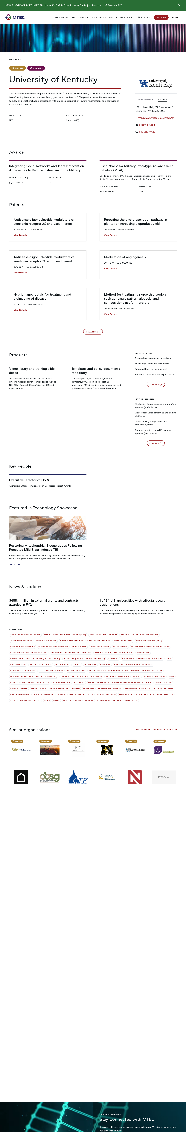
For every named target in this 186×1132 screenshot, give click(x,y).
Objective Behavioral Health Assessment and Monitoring (119, 683)
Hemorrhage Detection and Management (32, 694)
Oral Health (125, 694)
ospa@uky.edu (147, 124)
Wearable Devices (99, 647)
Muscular (105, 665)
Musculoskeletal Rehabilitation (75, 694)
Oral (169, 659)
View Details (20, 235)
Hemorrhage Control (109, 689)
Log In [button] (175, 17)
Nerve (56, 700)
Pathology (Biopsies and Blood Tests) (84, 659)
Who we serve (78, 17)
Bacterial (79, 683)
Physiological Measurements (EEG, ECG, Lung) (35, 659)
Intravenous (62, 665)
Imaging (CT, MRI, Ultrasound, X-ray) (114, 653)
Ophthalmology (163, 683)
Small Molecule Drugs (51, 671)
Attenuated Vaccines (21, 641)
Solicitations (99, 17)
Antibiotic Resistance (117, 677)
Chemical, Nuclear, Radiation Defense (81, 677)
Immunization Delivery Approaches (139, 635)
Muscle (67, 700)
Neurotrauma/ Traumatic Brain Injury (117, 700)
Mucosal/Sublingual (41, 665)
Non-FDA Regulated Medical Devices (133, 665)
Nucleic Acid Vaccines (71, 641)
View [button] (12, 564)
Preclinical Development (103, 635)
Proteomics (143, 653)
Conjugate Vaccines (46, 641)
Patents (113, 17)
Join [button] (161, 17)
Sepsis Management (154, 677)
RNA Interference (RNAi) (149, 641)
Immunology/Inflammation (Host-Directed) (33, 677)
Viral (171, 677)
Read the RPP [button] (115, 5)
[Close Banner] (179, 5)
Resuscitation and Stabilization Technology (149, 689)
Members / (15, 59)
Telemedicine (120, 647)
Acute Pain (88, 689)
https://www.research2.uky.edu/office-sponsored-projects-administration (157, 118)
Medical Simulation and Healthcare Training (55, 689)
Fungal (137, 677)
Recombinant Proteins (22, 647)
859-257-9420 (147, 131)
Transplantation (76, 671)
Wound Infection (106, 694)
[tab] (146, 99)
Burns (78, 700)
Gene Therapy (79, 647)
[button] (93, 332)
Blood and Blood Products (53, 647)
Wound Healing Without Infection (154, 694)
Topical (77, 665)
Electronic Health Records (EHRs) (28, 653)
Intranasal (90, 665)
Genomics (113, 659)
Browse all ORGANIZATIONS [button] (154, 729)
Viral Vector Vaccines (98, 641)
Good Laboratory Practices (25, 635)
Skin (12, 700)
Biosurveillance (62, 683)
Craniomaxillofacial (30, 700)
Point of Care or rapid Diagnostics (29, 683)
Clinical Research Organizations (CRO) (65, 635)
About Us (125, 17)
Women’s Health (19, 689)
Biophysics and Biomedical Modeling (71, 653)
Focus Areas (61, 17)
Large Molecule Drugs (22, 671)
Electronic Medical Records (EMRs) (150, 647)
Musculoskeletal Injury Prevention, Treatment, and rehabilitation (125, 671)
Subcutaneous (18, 665)
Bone (47, 700)
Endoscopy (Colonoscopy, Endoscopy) (142, 659)
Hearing (89, 700)
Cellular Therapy (123, 641)
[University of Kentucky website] (155, 83)
